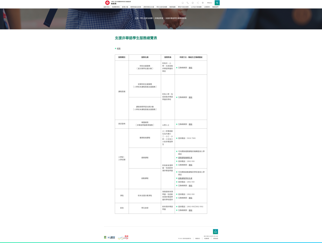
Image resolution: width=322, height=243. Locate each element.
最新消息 (107, 7)
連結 (190, 67)
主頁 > (137, 18)
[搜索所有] (217, 2)
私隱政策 (206, 238)
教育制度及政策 (135, 7)
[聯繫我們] (188, 3)
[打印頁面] (193, 3)
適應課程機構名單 (185, 157)
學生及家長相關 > (147, 18)
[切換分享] (198, 3)
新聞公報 (125, 7)
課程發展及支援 (148, 7)
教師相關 (172, 7)
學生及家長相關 (161, 7)
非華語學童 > (160, 18)
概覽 (118, 48)
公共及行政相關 (196, 7)
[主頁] (183, 3)
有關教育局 (116, 7)
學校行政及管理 (183, 7)
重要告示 (197, 238)
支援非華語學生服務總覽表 (175, 18)
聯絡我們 (215, 7)
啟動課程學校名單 (185, 178)
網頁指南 (215, 238)
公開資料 (207, 7)
